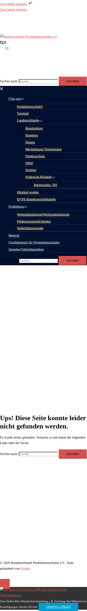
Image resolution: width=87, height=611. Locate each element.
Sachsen (30, 170)
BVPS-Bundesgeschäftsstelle (36, 199)
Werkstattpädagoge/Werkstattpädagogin (43, 214)
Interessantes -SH (45, 185)
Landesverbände (28, 120)
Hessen (30, 142)
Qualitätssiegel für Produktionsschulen (34, 242)
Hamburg (31, 135)
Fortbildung (16, 206)
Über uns (14, 98)
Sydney (25, 568)
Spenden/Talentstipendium (26, 249)
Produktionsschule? (30, 106)
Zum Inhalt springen (14, 4)
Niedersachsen (35, 156)
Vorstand (23, 113)
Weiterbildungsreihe (30, 228)
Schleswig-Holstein (38, 177)
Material (13, 235)
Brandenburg (34, 128)
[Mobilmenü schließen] (1, 88)
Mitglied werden (28, 192)
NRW (29, 163)
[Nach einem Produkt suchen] (3, 42)
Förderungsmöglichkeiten (34, 221)
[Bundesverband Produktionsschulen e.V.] (28, 36)
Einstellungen (58, 606)
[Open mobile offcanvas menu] (7, 48)
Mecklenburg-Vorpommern (43, 149)
